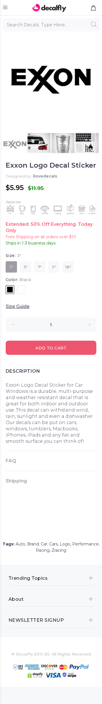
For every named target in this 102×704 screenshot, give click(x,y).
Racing (43, 550)
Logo (65, 544)
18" (68, 266)
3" (11, 266)
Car (44, 544)
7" (40, 266)
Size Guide (17, 306)
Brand (33, 544)
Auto (20, 544)
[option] (15, 144)
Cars (53, 544)
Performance (85, 544)
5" (25, 266)
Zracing (59, 550)
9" (54, 266)
